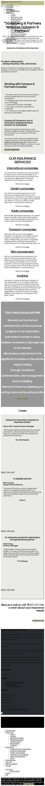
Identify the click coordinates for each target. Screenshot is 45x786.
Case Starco (11, 684)
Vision (13, 13)
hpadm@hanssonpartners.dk (17, 709)
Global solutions (16, 19)
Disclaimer (10, 718)
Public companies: (22, 210)
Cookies (9, 719)
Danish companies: (22, 188)
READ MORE (22, 398)
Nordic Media (6, 727)
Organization (15, 21)
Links (8, 674)
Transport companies (18, 34)
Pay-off (9, 762)
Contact (9, 721)
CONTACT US (38, 621)
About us (9, 12)
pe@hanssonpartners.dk (14, 142)
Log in (8, 773)
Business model (16, 17)
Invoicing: (22, 275)
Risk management (18, 756)
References (11, 760)
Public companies (17, 753)
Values (13, 15)
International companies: (22, 168)
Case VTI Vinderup (13, 686)
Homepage (10, 10)
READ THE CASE (8, 472)
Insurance (10, 747)
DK (7, 775)
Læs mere (30, 784)
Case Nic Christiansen (15, 682)
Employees (15, 743)
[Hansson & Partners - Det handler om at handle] (10, 6)
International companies (20, 749)
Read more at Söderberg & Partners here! (22, 48)
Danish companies (18, 751)
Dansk (8, 766)
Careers (13, 745)
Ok (24, 784)
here (16, 102)
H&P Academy (11, 43)
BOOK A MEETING (11, 150)
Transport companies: (22, 229)
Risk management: (22, 251)
